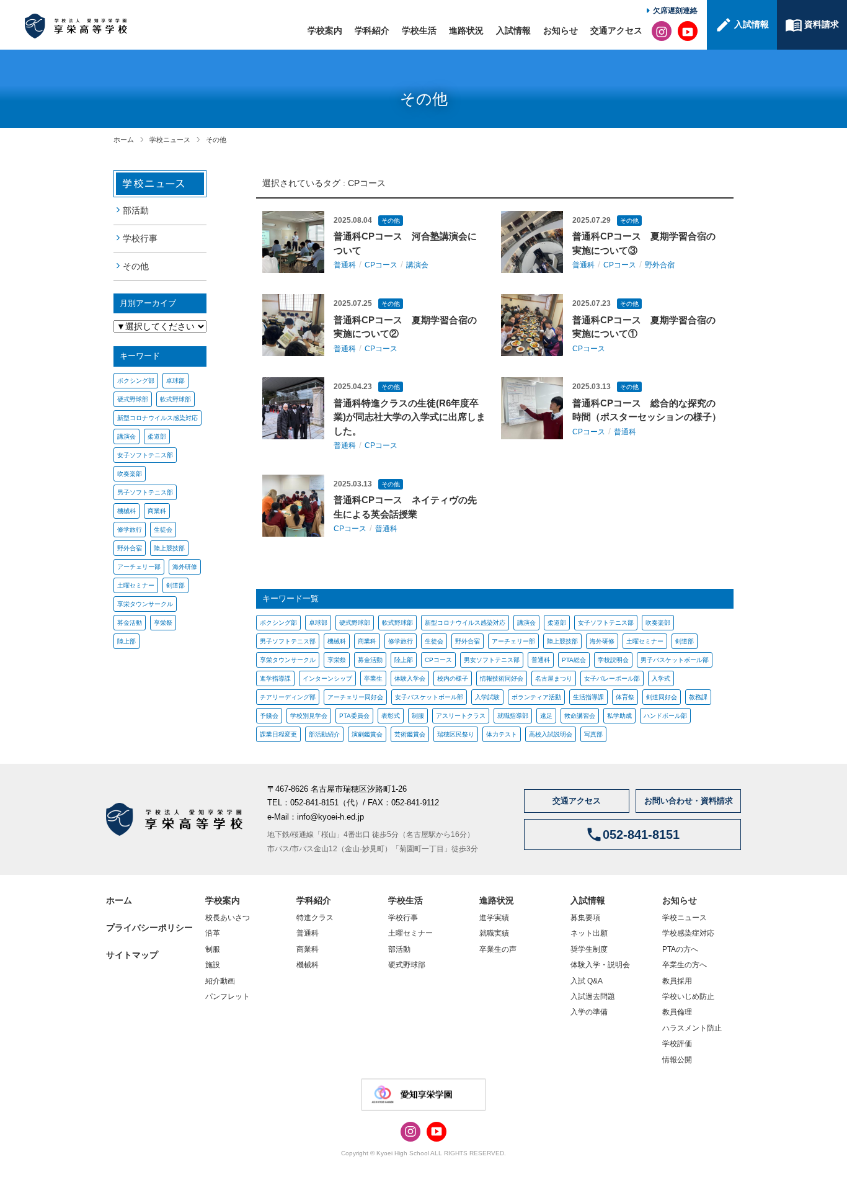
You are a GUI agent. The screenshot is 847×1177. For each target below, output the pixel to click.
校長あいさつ (227, 917)
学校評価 (677, 1043)
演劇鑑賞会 (367, 734)
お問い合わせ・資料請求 (688, 800)
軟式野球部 (175, 399)
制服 (418, 715)
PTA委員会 (354, 715)
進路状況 (466, 30)
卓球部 (175, 380)
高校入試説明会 (550, 734)
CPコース (367, 183)
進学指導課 (275, 678)
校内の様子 (452, 678)
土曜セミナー (135, 585)
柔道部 (157, 436)
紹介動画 (220, 981)
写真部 (593, 734)
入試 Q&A (586, 981)
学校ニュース (169, 139)
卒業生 (373, 678)
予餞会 (269, 715)
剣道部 (175, 585)
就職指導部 (512, 715)
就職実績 (494, 933)
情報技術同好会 (501, 678)
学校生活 (419, 30)
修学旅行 (129, 529)
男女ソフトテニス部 (492, 659)
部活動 (136, 210)
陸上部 (126, 641)
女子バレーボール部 (612, 678)
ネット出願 (589, 933)
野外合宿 (129, 548)
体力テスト (501, 734)
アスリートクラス (461, 715)
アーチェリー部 (139, 566)
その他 (216, 139)
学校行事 (140, 238)
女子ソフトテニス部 (145, 455)
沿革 (212, 933)
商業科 (157, 511)
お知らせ (560, 30)
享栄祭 (163, 622)
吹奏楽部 (129, 473)
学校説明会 (613, 659)
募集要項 (585, 917)
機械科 (126, 511)
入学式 (661, 678)
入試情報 (513, 30)
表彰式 (390, 715)
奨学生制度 (589, 949)
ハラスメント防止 (692, 1028)
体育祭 (625, 697)
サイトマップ (132, 955)
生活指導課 (588, 697)
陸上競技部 (169, 548)
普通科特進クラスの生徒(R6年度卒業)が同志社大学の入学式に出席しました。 (410, 417)
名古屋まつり (553, 678)
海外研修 (184, 566)
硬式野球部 (132, 399)
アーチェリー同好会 (355, 697)
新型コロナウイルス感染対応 (157, 417)
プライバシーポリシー (149, 928)
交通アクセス (616, 30)
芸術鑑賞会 (409, 734)
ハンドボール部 (665, 715)
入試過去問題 (592, 996)
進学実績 (494, 917)
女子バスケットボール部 (429, 697)
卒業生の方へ (684, 964)
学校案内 (325, 30)
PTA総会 (574, 659)
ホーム (123, 139)
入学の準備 (589, 1012)
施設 (212, 964)
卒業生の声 (498, 949)
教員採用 (677, 981)
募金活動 (129, 622)
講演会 (126, 436)
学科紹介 (372, 30)
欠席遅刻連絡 (675, 10)
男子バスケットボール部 (675, 659)
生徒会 (163, 529)
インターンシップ (327, 678)
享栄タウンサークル (145, 604)
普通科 (345, 265)
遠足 (546, 715)
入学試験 (487, 697)
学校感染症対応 (688, 933)
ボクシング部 (135, 380)
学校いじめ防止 (688, 996)
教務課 (698, 697)
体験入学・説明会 (600, 964)
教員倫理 (677, 1012)
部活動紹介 (324, 734)
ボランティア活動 (536, 697)
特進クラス (315, 917)
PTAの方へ (680, 949)
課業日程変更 (278, 734)
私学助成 (619, 715)
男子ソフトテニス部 (145, 492)
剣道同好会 (661, 697)
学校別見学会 (308, 715)
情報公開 (677, 1059)
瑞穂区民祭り (455, 734)
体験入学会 (409, 678)
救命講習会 (579, 715)
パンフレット (227, 996)
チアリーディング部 (288, 697)
